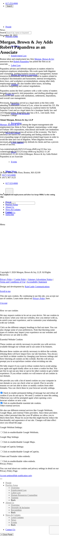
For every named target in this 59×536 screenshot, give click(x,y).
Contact (8, 212)
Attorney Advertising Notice (40, 279)
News (13, 520)
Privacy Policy (6, 279)
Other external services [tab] (10, 405)
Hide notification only (22, 475)
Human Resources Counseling (24, 495)
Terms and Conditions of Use (12, 282)
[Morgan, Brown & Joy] (20, 15)
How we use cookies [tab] (9, 310)
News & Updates (12, 209)
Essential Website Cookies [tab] (11, 339)
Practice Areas (11, 204)
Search (9, 6)
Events (14, 522)
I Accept (3, 303)
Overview (15, 488)
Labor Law (16, 493)
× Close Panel (6, 535)
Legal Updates (17, 517)
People (8, 202)
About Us (9, 207)
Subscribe (9, 214)
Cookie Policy (20, 279)
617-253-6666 (11, 3)
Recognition (16, 510)
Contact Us (10, 529)
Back (13, 500)
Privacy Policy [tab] (6, 464)
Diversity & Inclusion (20, 507)
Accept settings (6, 475)
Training (14, 497)
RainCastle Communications (37, 286)
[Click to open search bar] (9, 191)
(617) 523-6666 (9, 175)
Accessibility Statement (37, 282)
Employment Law (19, 490)
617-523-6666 (11, 183)
